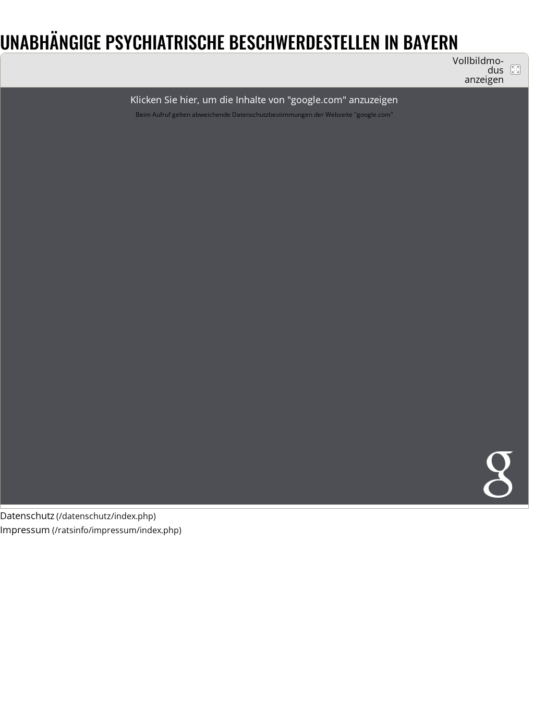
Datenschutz (27, 515)
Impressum (25, 529)
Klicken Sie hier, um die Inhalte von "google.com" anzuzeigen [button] (264, 106)
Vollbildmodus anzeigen (478, 69)
